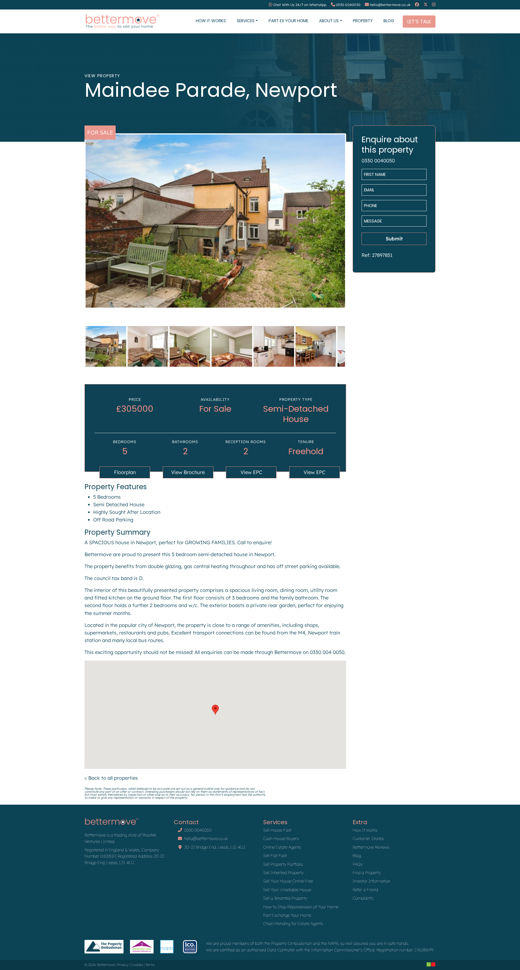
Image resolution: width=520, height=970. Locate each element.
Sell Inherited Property (283, 872)
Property (363, 21)
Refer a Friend (365, 889)
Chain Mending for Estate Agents (293, 923)
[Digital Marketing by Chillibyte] (431, 964)
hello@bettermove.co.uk (390, 5)
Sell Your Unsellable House (287, 889)
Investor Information (371, 881)
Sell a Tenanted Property (285, 898)
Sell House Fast (277, 830)
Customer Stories (368, 838)
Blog (389, 21)
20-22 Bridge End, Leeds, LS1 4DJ (214, 847)
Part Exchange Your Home (287, 915)
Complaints (363, 898)
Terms (149, 965)
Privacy (122, 965)
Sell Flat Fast (275, 855)
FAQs (357, 864)
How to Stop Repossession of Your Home (300, 906)
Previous (77, 225)
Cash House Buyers (281, 838)
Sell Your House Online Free (288, 881)
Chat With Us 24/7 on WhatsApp (300, 5)
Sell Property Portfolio (283, 864)
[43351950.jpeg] (215, 221)
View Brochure (188, 472)
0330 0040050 (348, 5)
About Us (329, 21)
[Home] (122, 21)
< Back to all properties (111, 778)
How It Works (211, 21)
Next (353, 225)
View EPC (251, 472)
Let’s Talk (419, 21)
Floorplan (125, 472)
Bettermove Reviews (371, 847)
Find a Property (367, 872)
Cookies (137, 965)
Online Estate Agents (282, 847)
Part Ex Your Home (288, 21)
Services (246, 21)
